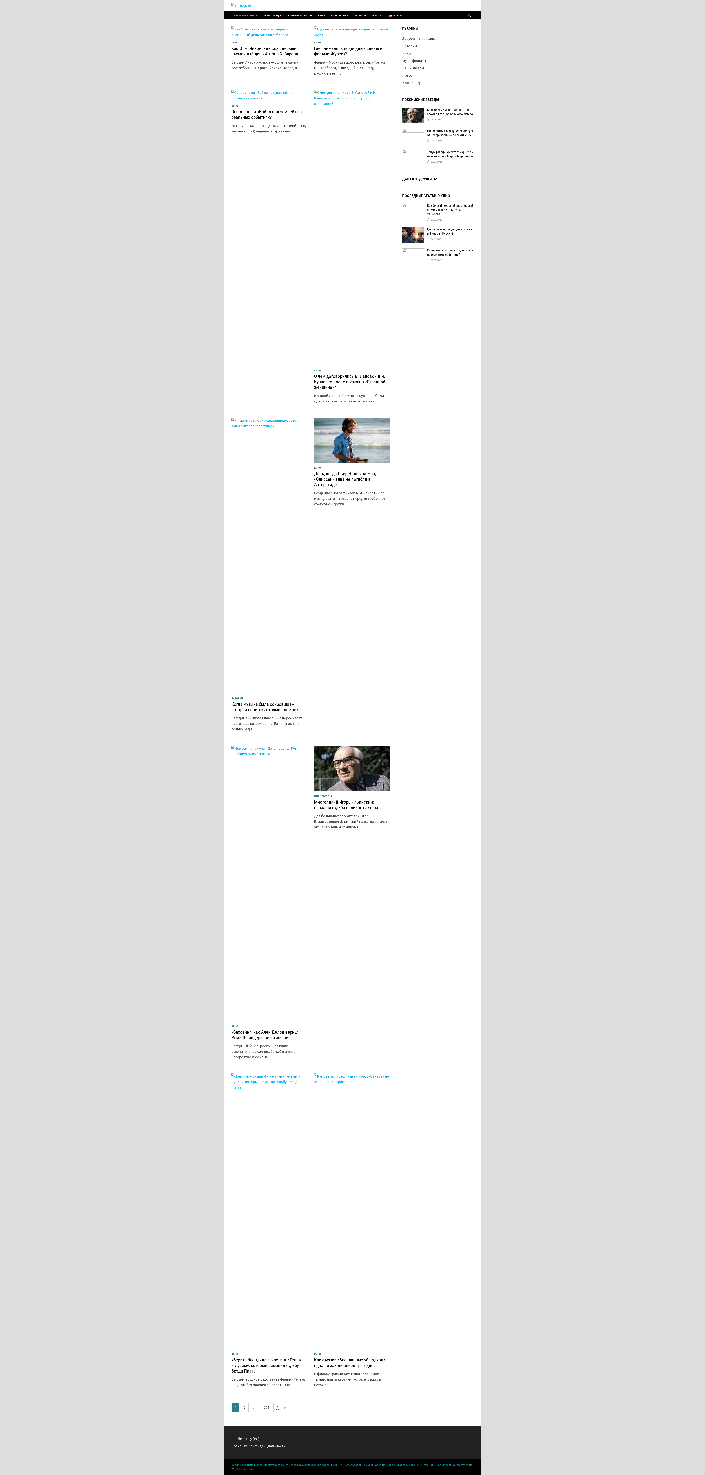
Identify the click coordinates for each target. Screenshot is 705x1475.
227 (266, 1407)
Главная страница (246, 15)
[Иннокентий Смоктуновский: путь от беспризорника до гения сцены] (413, 131)
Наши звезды (272, 15)
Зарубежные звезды (299, 15)
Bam (251, 1469)
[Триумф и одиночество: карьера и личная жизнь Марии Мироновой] (413, 152)
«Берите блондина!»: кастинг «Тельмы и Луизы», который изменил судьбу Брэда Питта (268, 1365)
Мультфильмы (339, 15)
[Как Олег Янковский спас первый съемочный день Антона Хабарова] (413, 206)
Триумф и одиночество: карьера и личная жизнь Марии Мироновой (450, 154)
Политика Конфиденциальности (258, 1446)
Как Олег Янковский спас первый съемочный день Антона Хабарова (264, 51)
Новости (377, 15)
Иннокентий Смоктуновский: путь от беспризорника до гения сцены (450, 133)
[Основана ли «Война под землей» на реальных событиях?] (413, 251)
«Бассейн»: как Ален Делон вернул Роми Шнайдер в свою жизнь (265, 1034)
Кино (321, 15)
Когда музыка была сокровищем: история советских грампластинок (265, 706)
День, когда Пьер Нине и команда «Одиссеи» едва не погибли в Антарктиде (347, 479)
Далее (281, 1407)
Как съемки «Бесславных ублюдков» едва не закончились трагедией (349, 1362)
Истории (360, 15)
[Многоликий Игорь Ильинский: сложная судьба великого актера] (413, 110)
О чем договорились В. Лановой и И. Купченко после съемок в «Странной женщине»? (349, 382)
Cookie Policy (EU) (245, 1438)
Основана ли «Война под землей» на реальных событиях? (266, 114)
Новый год (411, 82)
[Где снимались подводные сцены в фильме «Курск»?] (413, 230)
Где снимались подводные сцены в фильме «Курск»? (450, 231)
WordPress (238, 1469)
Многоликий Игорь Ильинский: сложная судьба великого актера (346, 804)
